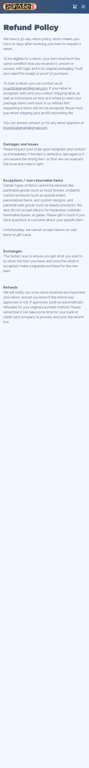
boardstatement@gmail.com (25, 88)
